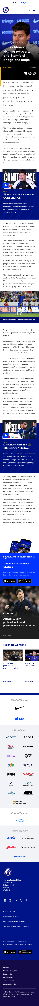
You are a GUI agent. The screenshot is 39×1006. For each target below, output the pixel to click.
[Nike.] (15, 2)
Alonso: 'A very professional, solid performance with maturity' (10, 667)
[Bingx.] (24, 2)
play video (6, 170)
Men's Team (7, 67)
